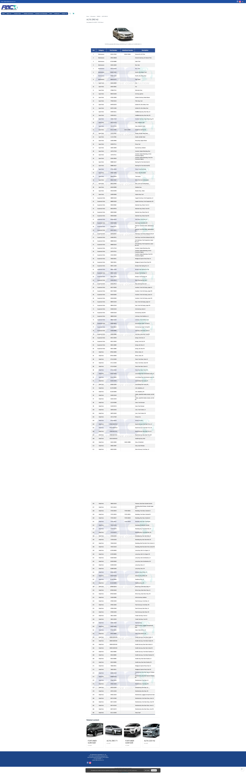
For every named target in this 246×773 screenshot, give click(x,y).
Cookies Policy (134, 770)
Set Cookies (147, 770)
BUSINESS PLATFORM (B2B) (41, 13)
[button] (70, 13)
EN (244, 1)
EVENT (50, 13)
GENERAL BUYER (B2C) (28, 13)
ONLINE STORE (17, 13)
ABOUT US (9, 13)
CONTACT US (64, 13)
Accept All (154, 770)
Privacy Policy (126, 770)
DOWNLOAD (57, 13)
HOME (3, 13)
